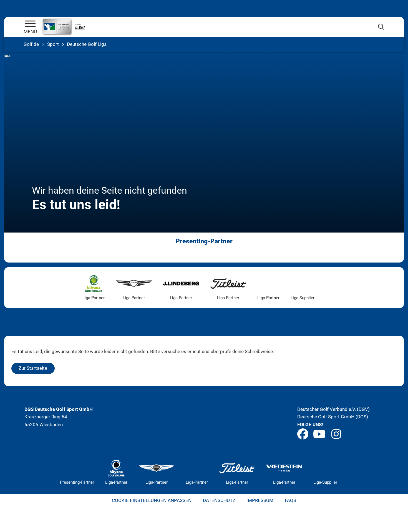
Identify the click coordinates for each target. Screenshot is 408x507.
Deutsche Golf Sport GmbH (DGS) (332, 416)
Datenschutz (219, 500)
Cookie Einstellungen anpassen (152, 500)
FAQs (290, 500)
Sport (53, 44)
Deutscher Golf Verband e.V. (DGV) (333, 409)
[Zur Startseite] (30, 24)
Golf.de (31, 44)
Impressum (259, 500)
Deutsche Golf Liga (87, 44)
